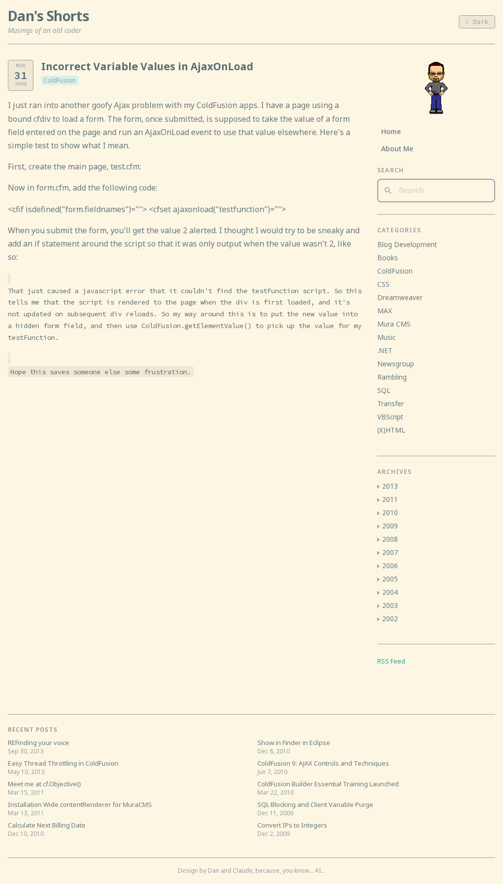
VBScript (390, 416)
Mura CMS (394, 324)
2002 (390, 618)
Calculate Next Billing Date (46, 825)
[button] (378, 487)
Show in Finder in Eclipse (293, 742)
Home (391, 131)
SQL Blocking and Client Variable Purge (315, 804)
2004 (390, 592)
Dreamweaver (399, 297)
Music (386, 337)
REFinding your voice (38, 742)
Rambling (392, 377)
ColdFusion (60, 80)
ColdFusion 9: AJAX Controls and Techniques (323, 763)
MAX (384, 310)
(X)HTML (391, 430)
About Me (397, 148)
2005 (390, 578)
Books (387, 257)
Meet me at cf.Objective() (44, 783)
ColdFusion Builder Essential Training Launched (328, 783)
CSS (383, 284)
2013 (390, 486)
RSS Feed (391, 661)
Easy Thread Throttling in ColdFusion (63, 763)
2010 (390, 512)
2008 (390, 539)
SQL (384, 390)
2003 (390, 605)
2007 (390, 552)
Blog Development (407, 244)
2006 (390, 565)
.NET (384, 350)
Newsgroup (395, 363)
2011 (390, 499)
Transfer (390, 403)
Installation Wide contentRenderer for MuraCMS (80, 804)
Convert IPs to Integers (292, 825)
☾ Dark (477, 22)
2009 (390, 525)
